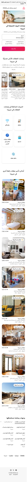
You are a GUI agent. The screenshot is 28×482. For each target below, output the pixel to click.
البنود (10, 474)
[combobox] (13, 38)
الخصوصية (15, 474)
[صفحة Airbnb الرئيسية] (24, 8)
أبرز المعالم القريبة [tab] (8, 422)
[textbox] (19, 44)
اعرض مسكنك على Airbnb (10, 8)
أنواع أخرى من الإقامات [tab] (20, 422)
